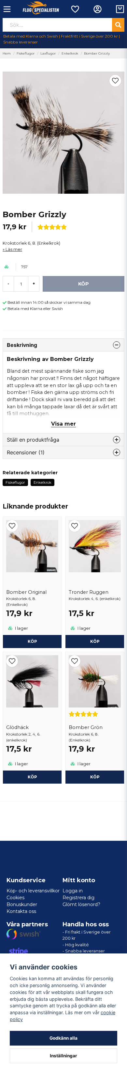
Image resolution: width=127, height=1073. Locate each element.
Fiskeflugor (26, 53)
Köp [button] (32, 641)
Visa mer (63, 424)
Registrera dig (78, 898)
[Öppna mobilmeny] (7, 9)
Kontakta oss (21, 911)
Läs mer (14, 249)
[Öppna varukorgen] (120, 9)
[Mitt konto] (98, 9)
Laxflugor (48, 53)
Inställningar (63, 1055)
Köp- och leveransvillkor (33, 891)
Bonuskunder (22, 904)
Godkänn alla (63, 1038)
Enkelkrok (70, 53)
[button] (115, 81)
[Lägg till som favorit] (75, 9)
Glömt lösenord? (81, 904)
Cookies (15, 898)
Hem (7, 53)
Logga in (73, 891)
